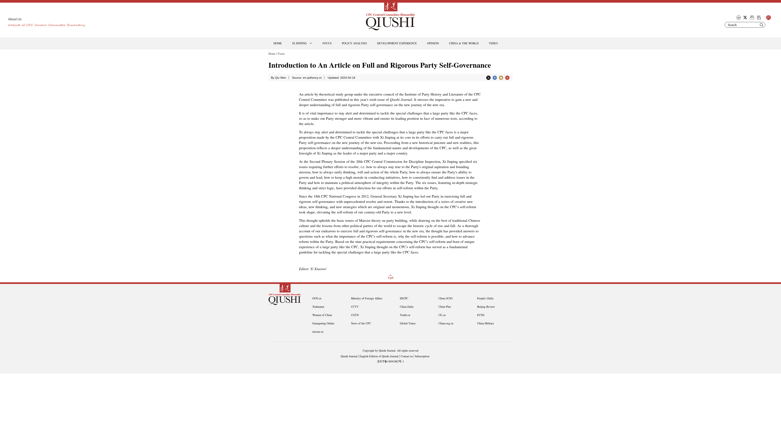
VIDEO (493, 43)
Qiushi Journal (349, 356)
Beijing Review (486, 307)
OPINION (433, 43)
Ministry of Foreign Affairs (366, 298)
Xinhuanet (318, 307)
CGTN (355, 315)
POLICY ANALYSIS (354, 43)
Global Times (408, 323)
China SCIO (445, 298)
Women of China (322, 315)
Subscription (422, 356)
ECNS (480, 315)
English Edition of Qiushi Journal (379, 356)
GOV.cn (316, 298)
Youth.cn (405, 315)
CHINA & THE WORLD (464, 43)
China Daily (407, 307)
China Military (485, 323)
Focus (281, 53)
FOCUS (327, 43)
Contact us (407, 356)
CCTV (355, 307)
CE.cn (442, 315)
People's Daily (485, 298)
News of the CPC (361, 323)
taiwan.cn (317, 332)
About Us (15, 19)
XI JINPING (299, 43)
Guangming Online (323, 323)
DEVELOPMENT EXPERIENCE (397, 43)
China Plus (444, 307)
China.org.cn (445, 323)
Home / (272, 53)
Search (761, 24)
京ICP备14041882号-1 (390, 361)
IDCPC (404, 298)
